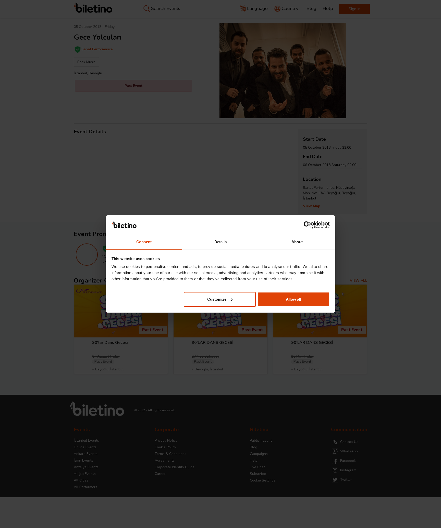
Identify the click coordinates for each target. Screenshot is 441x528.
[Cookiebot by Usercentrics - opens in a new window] (307, 225)
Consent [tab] (144, 242)
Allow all (293, 299)
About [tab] (297, 242)
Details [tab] (220, 242)
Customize (216, 299)
